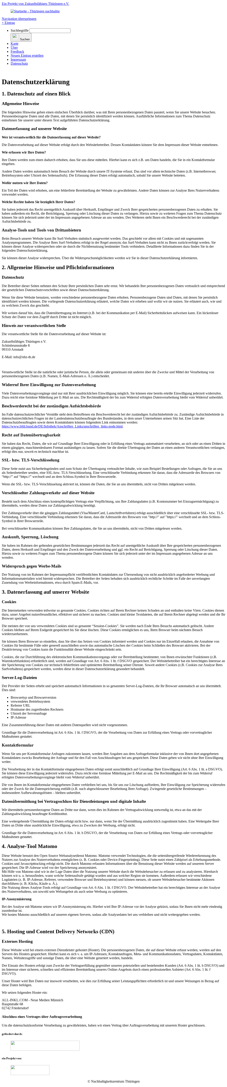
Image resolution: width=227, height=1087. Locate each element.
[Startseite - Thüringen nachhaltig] (35, 11)
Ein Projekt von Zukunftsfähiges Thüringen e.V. (35, 4)
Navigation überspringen (19, 19)
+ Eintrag (8, 23)
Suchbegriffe (20, 30)
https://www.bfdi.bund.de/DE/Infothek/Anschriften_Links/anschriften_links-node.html (62, 426)
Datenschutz (19, 63)
